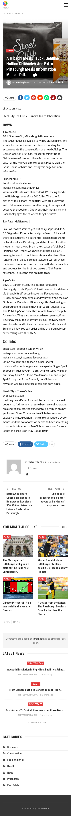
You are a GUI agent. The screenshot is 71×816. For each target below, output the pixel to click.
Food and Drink (15, 759)
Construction (35, 663)
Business (12, 747)
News (10, 50)
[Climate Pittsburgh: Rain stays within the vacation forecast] (18, 588)
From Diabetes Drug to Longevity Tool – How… (35, 690)
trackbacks (40, 638)
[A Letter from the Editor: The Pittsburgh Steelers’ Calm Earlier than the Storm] (53, 588)
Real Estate (35, 704)
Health (35, 684)
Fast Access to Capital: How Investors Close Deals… (35, 710)
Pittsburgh (13, 778)
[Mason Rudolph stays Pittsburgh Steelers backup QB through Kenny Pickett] (53, 546)
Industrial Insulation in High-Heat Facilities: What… (36, 669)
